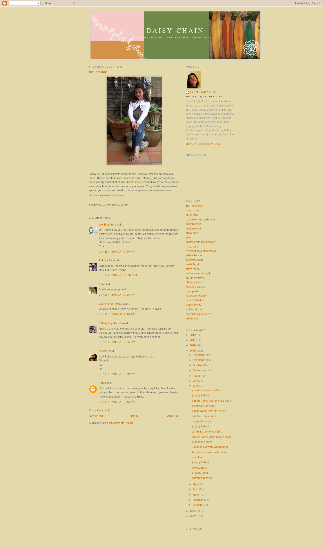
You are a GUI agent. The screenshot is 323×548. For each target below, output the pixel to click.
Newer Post (96, 415)
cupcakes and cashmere (200, 219)
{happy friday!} (200, 395)
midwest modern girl (198, 273)
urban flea (192, 318)
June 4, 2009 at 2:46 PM (117, 314)
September (200, 370)
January (198, 504)
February (198, 499)
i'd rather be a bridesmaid (201, 250)
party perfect (193, 291)
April (196, 489)
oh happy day (194, 282)
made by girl (193, 264)
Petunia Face (107, 260)
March (197, 494)
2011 (193, 340)
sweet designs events (198, 314)
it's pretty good (194, 259)
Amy (101, 284)
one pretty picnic (202, 421)
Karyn (102, 382)
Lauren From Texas (110, 303)
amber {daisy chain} (204, 92)
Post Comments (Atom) (119, 423)
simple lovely (193, 305)
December (199, 355)
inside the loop (194, 255)
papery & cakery (195, 287)
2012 (193, 335)
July (195, 380)
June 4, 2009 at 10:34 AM (118, 275)
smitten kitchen (194, 309)
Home (134, 415)
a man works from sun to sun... (210, 410)
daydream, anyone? (204, 405)
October (198, 365)
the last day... (99, 72)
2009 (193, 350)
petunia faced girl (196, 296)
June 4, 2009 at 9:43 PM (117, 401)
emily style (192, 232)
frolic (188, 237)
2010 (193, 345)
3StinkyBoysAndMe (110, 323)
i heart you (192, 246)
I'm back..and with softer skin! (209, 452)
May (195, 484)
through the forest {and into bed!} (211, 400)
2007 (193, 516)
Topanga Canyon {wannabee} (210, 446)
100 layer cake (194, 205)
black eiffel (192, 214)
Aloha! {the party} (202, 441)
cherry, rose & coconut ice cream (211, 436)
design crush (193, 223)
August (197, 375)
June (196, 385)
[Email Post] (89, 201)
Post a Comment (99, 410)
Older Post (173, 415)
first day (137, 182)
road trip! (197, 457)
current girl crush (202, 478)
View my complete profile (203, 144)
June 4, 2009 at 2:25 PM (117, 294)
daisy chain (175, 30)
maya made (193, 269)
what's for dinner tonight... (207, 431)
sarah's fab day (195, 300)
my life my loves (195, 278)
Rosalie (103, 351)
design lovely (193, 228)
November (199, 360)
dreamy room (200, 472)
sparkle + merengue (204, 416)
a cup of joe (193, 210)
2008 (193, 511)
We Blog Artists (108, 224)
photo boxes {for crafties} (206, 390)
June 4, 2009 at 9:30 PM (117, 373)
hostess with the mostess (200, 241)
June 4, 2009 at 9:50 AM (117, 251)
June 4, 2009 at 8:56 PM (117, 342)
